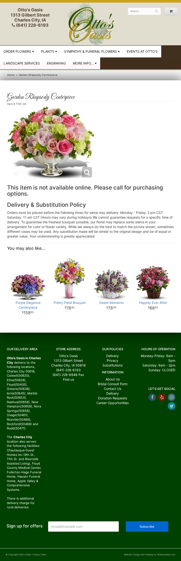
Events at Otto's (142, 51)
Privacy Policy (39, 554)
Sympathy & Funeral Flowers (90, 51)
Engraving (56, 63)
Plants (47, 51)
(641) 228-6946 (65, 375)
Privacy (112, 360)
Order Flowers (17, 51)
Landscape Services (22, 63)
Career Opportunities (112, 403)
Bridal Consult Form (113, 384)
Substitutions (113, 365)
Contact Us (112, 389)
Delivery (112, 356)
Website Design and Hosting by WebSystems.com (149, 554)
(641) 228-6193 (32, 25)
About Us (113, 379)
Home (11, 75)
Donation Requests (112, 398)
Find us (68, 379)
